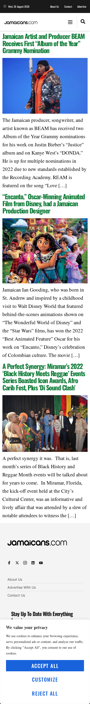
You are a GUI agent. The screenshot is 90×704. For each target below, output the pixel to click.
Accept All (45, 665)
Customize (45, 679)
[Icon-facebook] (9, 563)
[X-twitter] (17, 563)
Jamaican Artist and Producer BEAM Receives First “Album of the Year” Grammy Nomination (43, 43)
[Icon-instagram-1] (25, 563)
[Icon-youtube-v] (41, 563)
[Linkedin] (33, 563)
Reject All (45, 693)
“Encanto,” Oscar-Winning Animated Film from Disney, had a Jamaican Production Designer (43, 203)
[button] (70, 22)
